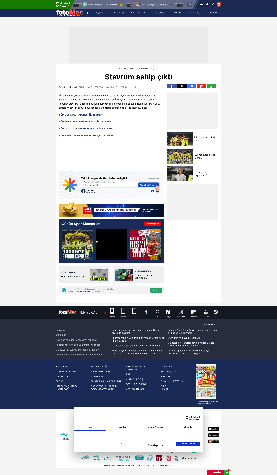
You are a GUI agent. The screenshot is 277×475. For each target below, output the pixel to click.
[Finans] (111, 209)
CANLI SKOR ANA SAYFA (63, 4)
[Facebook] (172, 86)
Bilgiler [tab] (122, 427)
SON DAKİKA (215, 472)
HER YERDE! (88, 312)
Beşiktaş (133, 68)
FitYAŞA (60, 330)
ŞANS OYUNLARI (100, 371)
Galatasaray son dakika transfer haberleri (78, 349)
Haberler (122, 68)
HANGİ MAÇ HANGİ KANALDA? (66, 388)
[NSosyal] (191, 86)
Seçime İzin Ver (126, 444)
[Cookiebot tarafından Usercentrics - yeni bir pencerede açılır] (187, 418)
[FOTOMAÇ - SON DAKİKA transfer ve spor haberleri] (69, 12)
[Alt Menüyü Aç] (87, 13)
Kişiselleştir (153, 445)
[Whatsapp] (211, 86)
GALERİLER (167, 366)
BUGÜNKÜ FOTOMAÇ (173, 381)
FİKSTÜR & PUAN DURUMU (106, 381)
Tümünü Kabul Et (188, 444)
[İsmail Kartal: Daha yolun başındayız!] (111, 244)
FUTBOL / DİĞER (100, 366)
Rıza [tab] (90, 427)
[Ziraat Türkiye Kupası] (219, 4)
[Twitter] (182, 86)
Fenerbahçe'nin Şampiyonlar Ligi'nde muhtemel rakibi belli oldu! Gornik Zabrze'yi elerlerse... (137, 352)
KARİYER (166, 376)
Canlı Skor (61, 334)
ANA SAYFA (62, 366)
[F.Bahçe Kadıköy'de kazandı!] (179, 156)
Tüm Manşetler (152, 224)
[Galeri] (207, 4)
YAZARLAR (62, 376)
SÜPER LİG (97, 376)
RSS (128, 374)
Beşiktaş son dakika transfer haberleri (76, 339)
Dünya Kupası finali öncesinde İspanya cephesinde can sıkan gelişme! (188, 352)
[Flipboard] (201, 86)
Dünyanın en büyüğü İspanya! (184, 337)
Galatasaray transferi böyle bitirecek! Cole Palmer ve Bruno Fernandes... (191, 344)
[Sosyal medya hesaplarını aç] (213, 4)
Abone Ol (156, 290)
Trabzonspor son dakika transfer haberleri (79, 354)
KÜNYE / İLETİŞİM (136, 379)
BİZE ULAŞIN (165, 388)
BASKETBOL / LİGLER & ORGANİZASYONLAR (104, 388)
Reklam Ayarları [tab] (155, 427)
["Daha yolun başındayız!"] (179, 173)
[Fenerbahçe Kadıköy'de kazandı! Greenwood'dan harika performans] (77, 244)
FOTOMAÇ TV (168, 371)
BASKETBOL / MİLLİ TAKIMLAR (136, 368)
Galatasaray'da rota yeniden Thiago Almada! (136, 345)
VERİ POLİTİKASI (135, 389)
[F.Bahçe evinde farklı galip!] (179, 139)
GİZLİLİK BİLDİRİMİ (136, 384)
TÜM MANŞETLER (66, 371)
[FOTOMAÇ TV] (201, 4)
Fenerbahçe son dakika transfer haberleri (78, 344)
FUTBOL (60, 381)
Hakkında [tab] (187, 427)
